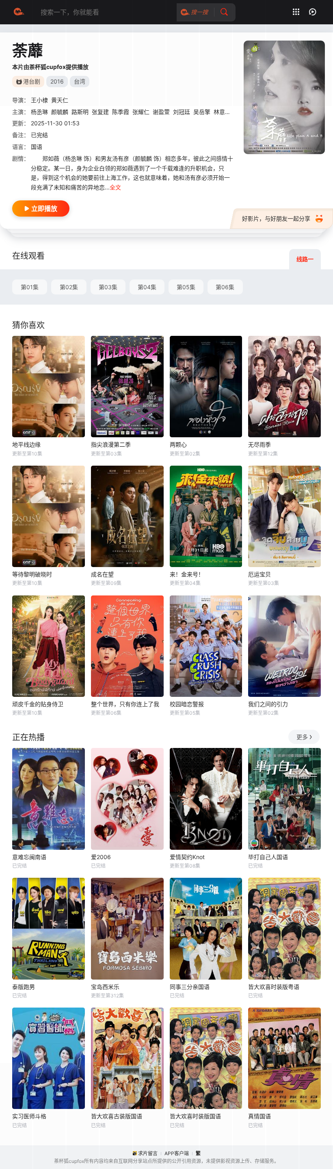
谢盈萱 (161, 111)
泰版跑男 (23, 986)
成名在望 (102, 574)
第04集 (147, 287)
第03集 (108, 287)
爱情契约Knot (187, 856)
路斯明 (80, 111)
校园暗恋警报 (187, 704)
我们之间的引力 (268, 704)
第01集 (30, 287)
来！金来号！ (187, 574)
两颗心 (178, 444)
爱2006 (101, 856)
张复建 (100, 111)
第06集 (225, 287)
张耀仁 (140, 111)
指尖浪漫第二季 (111, 444)
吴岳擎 (201, 111)
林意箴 (222, 111)
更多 (302, 736)
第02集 (69, 287)
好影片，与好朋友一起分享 (276, 218)
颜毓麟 (59, 111)
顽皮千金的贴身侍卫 (37, 704)
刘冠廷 (181, 111)
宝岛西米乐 (105, 986)
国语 (36, 146)
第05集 (186, 287)
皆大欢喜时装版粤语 (273, 986)
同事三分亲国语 (190, 986)
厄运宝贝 (259, 574)
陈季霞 (120, 111)
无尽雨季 (259, 444)
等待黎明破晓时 (32, 574)
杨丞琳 (39, 111)
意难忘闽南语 (29, 856)
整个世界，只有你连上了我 (125, 704)
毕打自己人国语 (268, 856)
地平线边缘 (26, 444)
